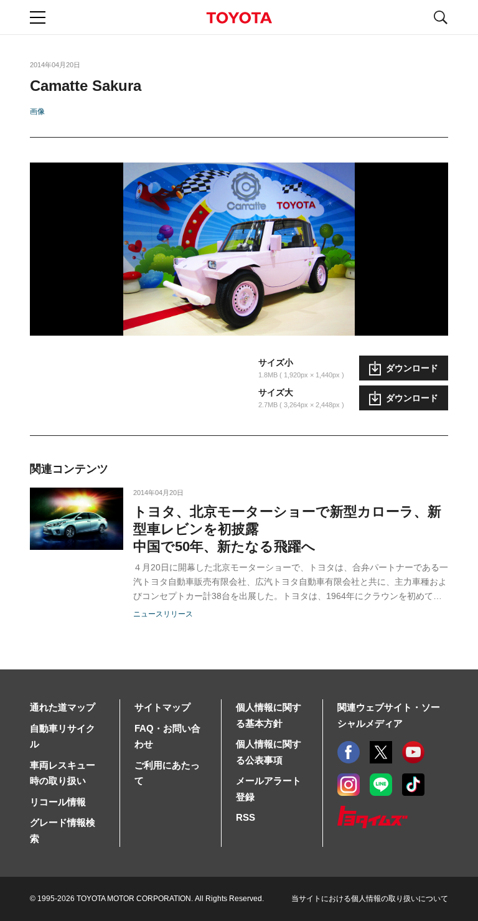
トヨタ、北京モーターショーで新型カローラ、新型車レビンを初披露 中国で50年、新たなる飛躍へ (287, 529)
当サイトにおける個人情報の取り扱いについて (369, 898)
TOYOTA (239, 18)
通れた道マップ (62, 707)
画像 (37, 111)
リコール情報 (58, 801)
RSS (245, 817)
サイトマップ (162, 707)
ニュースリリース (163, 614)
